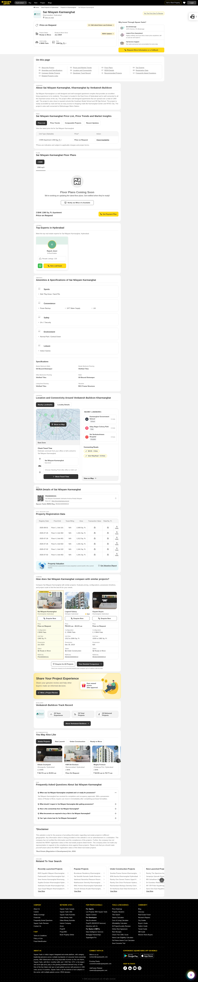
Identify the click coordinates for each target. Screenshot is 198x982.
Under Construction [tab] (77, 741)
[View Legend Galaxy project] (77, 600)
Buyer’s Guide (143, 923)
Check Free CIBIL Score (120, 935)
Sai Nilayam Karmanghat (47, 611)
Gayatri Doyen (98, 611)
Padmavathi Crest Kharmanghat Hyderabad (52, 876)
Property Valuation (118, 912)
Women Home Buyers (145, 935)
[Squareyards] (6, 3)
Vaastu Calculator (118, 917)
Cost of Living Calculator (120, 920)
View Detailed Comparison (89, 664)
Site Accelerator (91, 920)
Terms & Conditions (40, 935)
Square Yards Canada (67, 909)
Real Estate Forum (144, 915)
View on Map (89, 478)
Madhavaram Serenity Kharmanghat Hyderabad (88, 882)
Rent (35, 3)
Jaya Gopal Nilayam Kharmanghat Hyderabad (52, 889)
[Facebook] (125, 968)
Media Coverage (39, 915)
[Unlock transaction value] (94, 528)
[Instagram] (139, 968)
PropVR (62, 929)
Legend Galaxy (71, 611)
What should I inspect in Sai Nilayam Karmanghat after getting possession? (67, 804)
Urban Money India (66, 917)
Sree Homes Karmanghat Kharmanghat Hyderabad (52, 879)
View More (41, 891)
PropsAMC (63, 932)
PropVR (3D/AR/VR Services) (96, 923)
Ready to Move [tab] (96, 741)
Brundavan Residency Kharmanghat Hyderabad (88, 873)
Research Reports (144, 917)
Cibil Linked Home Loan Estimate (101, 25)
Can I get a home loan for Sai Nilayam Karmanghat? (58, 818)
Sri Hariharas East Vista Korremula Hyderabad (124, 889)
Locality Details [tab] (64, 405)
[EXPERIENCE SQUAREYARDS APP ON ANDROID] (131, 957)
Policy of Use (38, 938)
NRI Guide (141, 932)
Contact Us (37, 926)
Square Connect (91, 915)
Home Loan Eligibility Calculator (122, 937)
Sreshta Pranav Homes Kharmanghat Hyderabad (124, 873)
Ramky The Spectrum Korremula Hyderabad (160, 873)
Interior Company (65, 923)
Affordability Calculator (119, 923)
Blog (139, 909)
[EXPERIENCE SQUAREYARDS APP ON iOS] (147, 957)
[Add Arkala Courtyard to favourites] (60, 748)
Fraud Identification (40, 941)
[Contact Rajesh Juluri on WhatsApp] (40, 266)
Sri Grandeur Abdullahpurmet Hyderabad (160, 882)
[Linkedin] (130, 968)
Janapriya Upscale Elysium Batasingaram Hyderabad (160, 876)
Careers (36, 912)
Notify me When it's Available (79, 203)
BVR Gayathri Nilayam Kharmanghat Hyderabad (52, 873)
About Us (37, 909)
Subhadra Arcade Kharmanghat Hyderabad (52, 885)
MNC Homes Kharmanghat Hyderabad (88, 885)
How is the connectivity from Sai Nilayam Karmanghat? (59, 809)
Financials (37, 917)
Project (42, 3)
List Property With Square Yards (96, 912)
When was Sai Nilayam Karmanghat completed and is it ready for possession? (67, 793)
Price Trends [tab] (55, 123)
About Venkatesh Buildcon (76, 723)
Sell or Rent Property (173, 3)
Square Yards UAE (66, 912)
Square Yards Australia (67, 915)
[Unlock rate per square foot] (108, 528)
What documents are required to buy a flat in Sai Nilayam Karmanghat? (65, 813)
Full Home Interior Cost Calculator (123, 940)
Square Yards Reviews (41, 923)
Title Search (116, 915)
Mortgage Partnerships (93, 935)
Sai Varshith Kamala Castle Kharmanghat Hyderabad (88, 876)
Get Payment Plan (110, 214)
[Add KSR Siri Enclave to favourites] (88, 748)
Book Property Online (67, 935)
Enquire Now (51, 618)
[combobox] (61, 469)
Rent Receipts (116, 932)
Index (117, 528)
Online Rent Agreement (119, 929)
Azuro (62, 926)
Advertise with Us (92, 926)
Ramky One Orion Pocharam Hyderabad (124, 882)
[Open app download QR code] (193, 16)
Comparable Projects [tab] (73, 123)
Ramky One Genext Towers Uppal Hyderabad (124, 879)
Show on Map (59, 424)
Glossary (141, 912)
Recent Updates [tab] (92, 123)
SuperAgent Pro (91, 937)
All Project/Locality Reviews (121, 926)
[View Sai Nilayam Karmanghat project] (50, 600)
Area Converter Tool (118, 943)
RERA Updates (107, 34)
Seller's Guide (142, 926)
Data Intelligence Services (94, 932)
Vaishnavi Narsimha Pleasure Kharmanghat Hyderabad (88, 879)
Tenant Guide (142, 929)
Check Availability (102, 140)
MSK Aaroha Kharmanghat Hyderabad (124, 876)
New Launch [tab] (60, 741)
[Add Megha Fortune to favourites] (116, 748)
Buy (30, 3)
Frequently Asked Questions (43, 920)
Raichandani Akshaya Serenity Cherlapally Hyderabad (124, 885)
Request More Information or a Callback (142, 50)
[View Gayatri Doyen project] (104, 600)
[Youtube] (135, 968)
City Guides (142, 920)
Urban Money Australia (67, 920)
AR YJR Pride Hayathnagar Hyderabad (160, 885)
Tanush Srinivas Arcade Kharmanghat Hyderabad (88, 889)
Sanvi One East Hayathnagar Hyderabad (160, 889)
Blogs (50, 3)
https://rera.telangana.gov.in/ (60, 501)
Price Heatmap (117, 909)
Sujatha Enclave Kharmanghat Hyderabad (52, 882)
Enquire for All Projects (64, 664)
